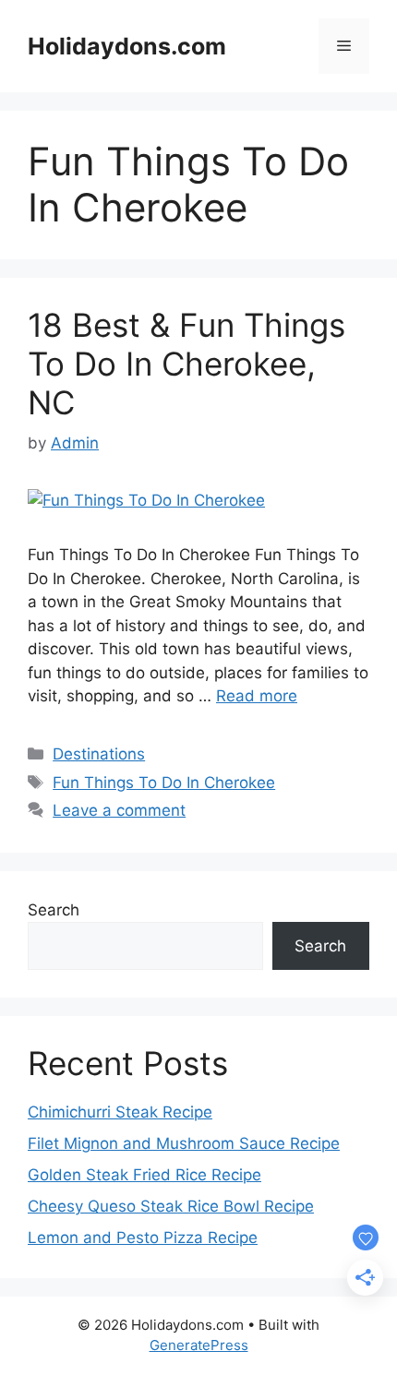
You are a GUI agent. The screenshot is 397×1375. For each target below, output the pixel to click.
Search (53, 910)
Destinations (99, 754)
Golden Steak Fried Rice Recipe (144, 1175)
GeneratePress (199, 1345)
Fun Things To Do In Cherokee (164, 782)
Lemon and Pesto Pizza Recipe (143, 1237)
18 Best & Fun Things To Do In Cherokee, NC (186, 363)
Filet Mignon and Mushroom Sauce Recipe (184, 1143)
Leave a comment (119, 810)
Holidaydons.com (127, 46)
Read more (256, 696)
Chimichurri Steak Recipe (120, 1112)
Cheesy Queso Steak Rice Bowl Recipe (171, 1206)
